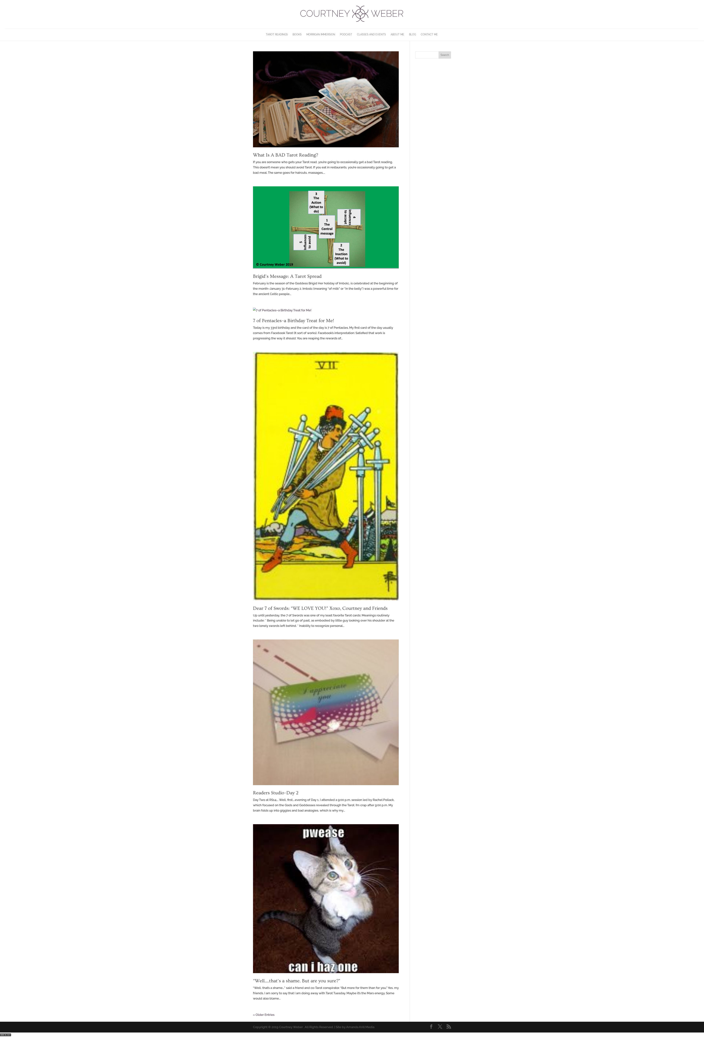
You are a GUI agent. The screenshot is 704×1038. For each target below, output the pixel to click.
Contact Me (429, 34)
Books (297, 34)
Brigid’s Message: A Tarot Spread (287, 276)
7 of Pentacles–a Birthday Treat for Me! (293, 320)
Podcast (346, 34)
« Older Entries (263, 1015)
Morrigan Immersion (320, 34)
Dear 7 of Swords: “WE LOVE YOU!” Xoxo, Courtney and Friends (320, 608)
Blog (412, 34)
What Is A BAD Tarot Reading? (285, 155)
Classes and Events (371, 34)
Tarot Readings (277, 34)
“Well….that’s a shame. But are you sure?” (296, 981)
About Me (397, 34)
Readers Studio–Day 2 (275, 793)
